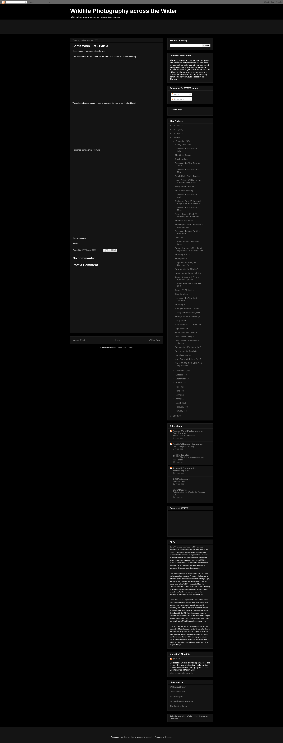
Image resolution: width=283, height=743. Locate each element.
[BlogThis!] (106, 250)
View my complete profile (181, 673)
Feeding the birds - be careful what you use (189, 225)
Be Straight (180, 304)
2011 (175, 129)
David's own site (177, 691)
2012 (175, 125)
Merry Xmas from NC (185, 186)
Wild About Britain (178, 687)
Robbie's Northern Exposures (188, 444)
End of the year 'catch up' (184, 446)
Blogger (168, 737)
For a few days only (184, 190)
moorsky (149, 737)
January (180, 411)
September (181, 379)
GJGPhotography (181, 479)
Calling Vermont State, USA (187, 312)
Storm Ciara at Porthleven (184, 436)
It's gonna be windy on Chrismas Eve (185, 263)
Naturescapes (176, 696)
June (178, 391)
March (179, 403)
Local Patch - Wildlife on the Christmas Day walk (188, 181)
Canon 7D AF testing (184, 290)
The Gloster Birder (178, 706)
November (181, 370)
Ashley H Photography (184, 468)
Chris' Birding (180, 490)
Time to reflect (181, 294)
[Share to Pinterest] (115, 250)
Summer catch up (180, 481)
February (180, 407)
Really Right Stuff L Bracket (187, 176)
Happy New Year (183, 144)
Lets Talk (179, 237)
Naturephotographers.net (181, 701)
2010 (175, 133)
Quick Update (181, 159)
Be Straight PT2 (182, 254)
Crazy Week (180, 320)
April (178, 399)
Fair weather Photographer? (188, 347)
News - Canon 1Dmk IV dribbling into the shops (187, 215)
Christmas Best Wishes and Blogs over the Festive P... (188, 202)
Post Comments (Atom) (122, 348)
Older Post (154, 340)
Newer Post (79, 340)
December (181, 141)
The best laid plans (184, 220)
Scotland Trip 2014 (181, 471)
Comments (178, 99)
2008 (175, 416)
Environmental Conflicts (186, 351)
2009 (175, 137)
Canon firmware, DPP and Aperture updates (187, 278)
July (178, 387)
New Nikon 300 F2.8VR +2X (188, 324)
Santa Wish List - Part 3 (186, 332)
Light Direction (181, 328)
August (179, 382)
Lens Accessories (183, 355)
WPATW (176, 659)
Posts (176, 94)
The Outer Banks (183, 155)
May (178, 395)
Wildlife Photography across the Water (123, 11)
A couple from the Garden (187, 308)
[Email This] (104, 250)
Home (117, 340)
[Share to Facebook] (112, 250)
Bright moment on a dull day (188, 273)
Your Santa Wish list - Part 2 (188, 359)
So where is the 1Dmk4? (186, 269)
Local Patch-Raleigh (184, 336)
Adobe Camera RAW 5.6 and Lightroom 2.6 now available (189, 249)
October (180, 375)
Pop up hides (181, 258)
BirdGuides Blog (181, 455)
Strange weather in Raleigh (187, 316)
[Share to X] (109, 250)
